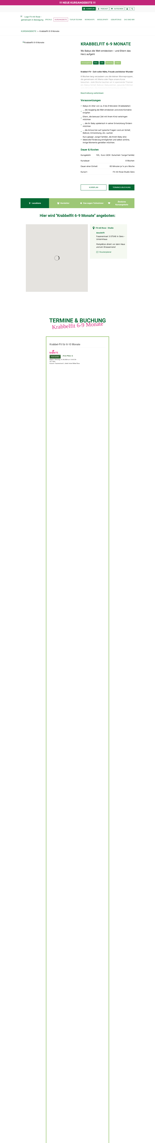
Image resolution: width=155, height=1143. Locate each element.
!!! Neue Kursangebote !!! (77, 2)
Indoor (118, 63)
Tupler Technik (76, 19)
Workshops (89, 19)
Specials (48, 19)
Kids (102, 63)
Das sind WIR (129, 19)
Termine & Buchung (122, 187)
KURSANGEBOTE (28, 31)
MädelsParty (102, 19)
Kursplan (93, 187)
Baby (96, 63)
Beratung (109, 63)
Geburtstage (116, 19)
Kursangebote (61, 19)
